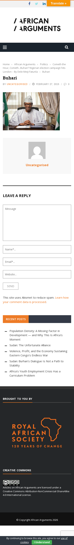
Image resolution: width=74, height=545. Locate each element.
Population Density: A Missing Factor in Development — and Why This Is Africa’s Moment (36, 335)
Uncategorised (17, 84)
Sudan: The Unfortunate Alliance (30, 345)
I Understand (42, 542)
